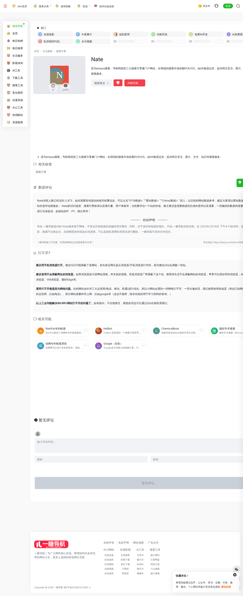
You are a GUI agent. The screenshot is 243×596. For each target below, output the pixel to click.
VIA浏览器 (53, 279)
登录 (228, 6)
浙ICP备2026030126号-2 (77, 587)
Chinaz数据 (169, 200)
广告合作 (153, 542)
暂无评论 (46, 420)
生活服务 (48, 51)
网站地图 (138, 542)
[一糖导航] (51, 545)
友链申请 (108, 542)
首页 (36, 51)
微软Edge (67, 279)
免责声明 (123, 542)
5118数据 (135, 200)
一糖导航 (58, 587)
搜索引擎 (61, 51)
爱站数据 (151, 200)
